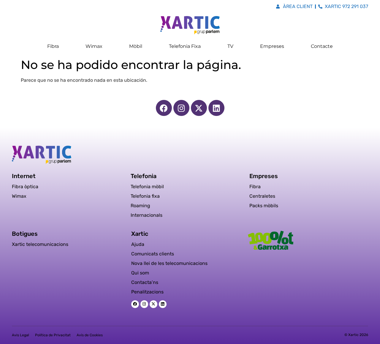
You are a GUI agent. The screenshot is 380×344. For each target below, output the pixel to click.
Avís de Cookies (90, 335)
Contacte (322, 46)
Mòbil (135, 46)
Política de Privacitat (53, 335)
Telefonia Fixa (185, 46)
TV (230, 46)
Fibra (53, 46)
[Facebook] (164, 108)
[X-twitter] (199, 108)
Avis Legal (20, 335)
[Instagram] (181, 108)
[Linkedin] (216, 108)
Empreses (272, 46)
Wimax (94, 46)
